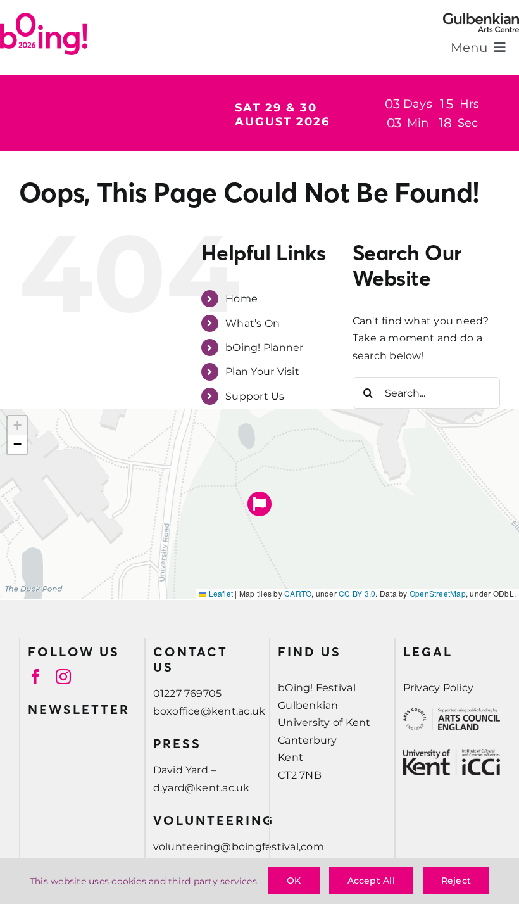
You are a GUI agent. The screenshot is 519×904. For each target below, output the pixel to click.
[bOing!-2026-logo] (43, 17)
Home (241, 299)
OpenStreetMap (438, 593)
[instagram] (63, 676)
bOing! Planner (264, 347)
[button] (259, 504)
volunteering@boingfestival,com (238, 847)
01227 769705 (187, 693)
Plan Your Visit (262, 372)
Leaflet (219, 593)
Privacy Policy (438, 688)
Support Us (254, 396)
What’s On (252, 323)
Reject (456, 880)
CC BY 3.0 (357, 593)
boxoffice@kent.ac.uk (209, 711)
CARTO (297, 593)
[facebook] (35, 676)
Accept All (371, 880)
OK (294, 880)
